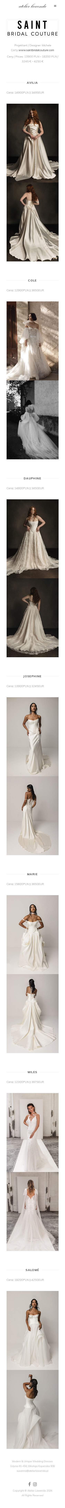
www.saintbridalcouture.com (36, 50)
